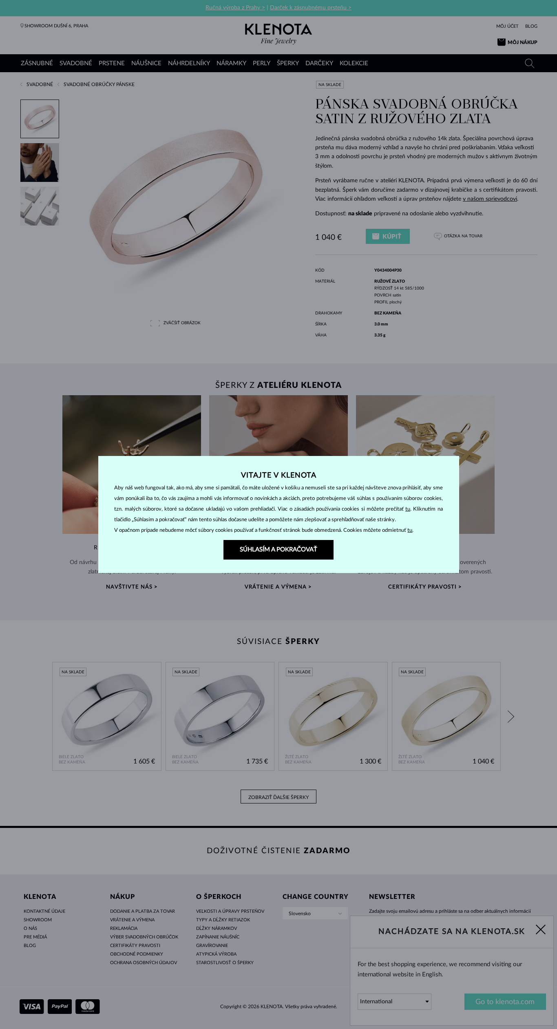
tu (407, 509)
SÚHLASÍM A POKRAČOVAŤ (278, 550)
